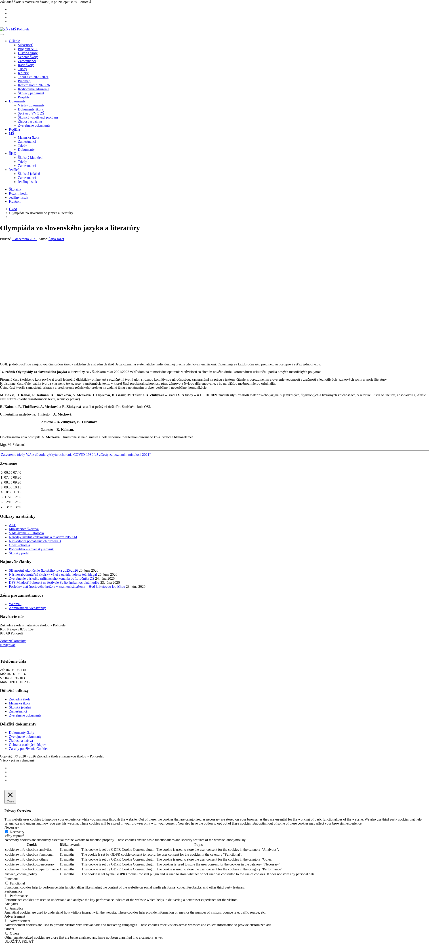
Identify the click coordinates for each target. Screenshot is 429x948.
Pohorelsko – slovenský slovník (31, 549)
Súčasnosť (25, 45)
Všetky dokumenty (31, 105)
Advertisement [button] (14, 916)
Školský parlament (31, 93)
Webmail (15, 604)
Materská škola (28, 137)
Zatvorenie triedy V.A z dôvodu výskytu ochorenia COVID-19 (45, 454)
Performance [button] (13, 891)
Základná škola (19, 699)
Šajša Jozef (56, 239)
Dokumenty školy (30, 109)
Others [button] (9, 929)
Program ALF (28, 49)
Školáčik (15, 189)
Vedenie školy (28, 57)
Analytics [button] (11, 904)
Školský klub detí (30, 157)
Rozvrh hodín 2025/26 (34, 85)
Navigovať (7, 645)
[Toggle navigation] (2, 34)
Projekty (24, 97)
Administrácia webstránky (27, 608)
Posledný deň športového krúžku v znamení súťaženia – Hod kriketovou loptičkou (67, 586)
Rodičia (14, 129)
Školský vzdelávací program (38, 117)
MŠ (11, 133)
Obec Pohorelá (19, 545)
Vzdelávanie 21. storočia (26, 533)
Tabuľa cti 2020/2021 (33, 77)
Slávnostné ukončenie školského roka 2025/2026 (43, 570)
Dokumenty (17, 101)
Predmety (24, 81)
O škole (14, 41)
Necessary (17, 832)
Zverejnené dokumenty (34, 125)
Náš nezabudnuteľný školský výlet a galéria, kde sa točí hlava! (53, 574)
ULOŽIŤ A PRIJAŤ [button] (19, 941)
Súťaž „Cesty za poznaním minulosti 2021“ (121, 454)
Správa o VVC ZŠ (31, 113)
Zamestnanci (27, 61)
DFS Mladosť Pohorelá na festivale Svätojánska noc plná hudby (54, 582)
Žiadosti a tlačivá (30, 121)
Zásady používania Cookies (28, 749)
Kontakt (14, 201)
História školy (28, 53)
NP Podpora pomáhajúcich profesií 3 (35, 541)
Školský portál (19, 553)
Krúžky (23, 73)
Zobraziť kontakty (13, 641)
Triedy (22, 69)
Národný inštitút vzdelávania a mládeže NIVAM (43, 537)
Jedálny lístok (27, 182)
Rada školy (26, 65)
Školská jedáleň (29, 174)
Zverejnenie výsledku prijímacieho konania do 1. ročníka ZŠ (51, 578)
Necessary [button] (11, 827)
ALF (12, 525)
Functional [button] (11, 879)
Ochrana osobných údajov (27, 745)
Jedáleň (14, 170)
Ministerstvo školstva (24, 529)
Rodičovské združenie (33, 89)
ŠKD (12, 153)
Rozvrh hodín (18, 193)
